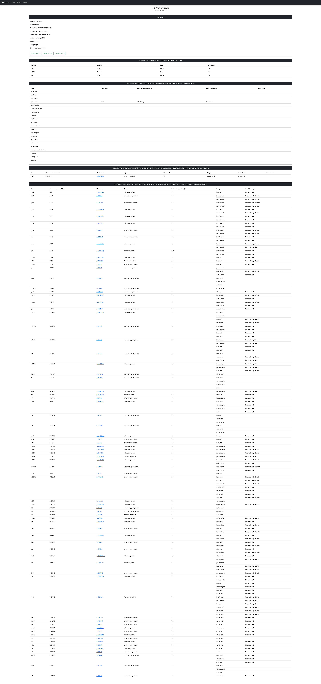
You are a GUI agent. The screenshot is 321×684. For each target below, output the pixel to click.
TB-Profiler (5, 2)
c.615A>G (99, 676)
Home (13, 2)
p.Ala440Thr (100, 391)
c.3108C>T (99, 621)
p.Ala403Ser (100, 209)
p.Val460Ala (100, 576)
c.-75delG (99, 655)
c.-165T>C (99, 309)
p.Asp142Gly (100, 535)
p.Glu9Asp (99, 501)
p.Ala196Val (100, 504)
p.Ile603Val (99, 401)
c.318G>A (99, 542)
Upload (19, 2)
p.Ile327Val (99, 642)
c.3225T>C (99, 292)
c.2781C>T (99, 618)
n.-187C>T (99, 377)
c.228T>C (99, 652)
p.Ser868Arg (100, 449)
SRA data (25, 2)
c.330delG (99, 261)
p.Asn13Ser (100, 628)
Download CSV (35, 53)
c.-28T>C (99, 326)
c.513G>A (99, 196)
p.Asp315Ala (100, 563)
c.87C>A (98, 443)
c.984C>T (99, 230)
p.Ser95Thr (99, 223)
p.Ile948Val (99, 295)
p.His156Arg (100, 192)
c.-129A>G (99, 467)
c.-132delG (99, 425)
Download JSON (60, 53)
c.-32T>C (99, 511)
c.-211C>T (99, 666)
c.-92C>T (99, 508)
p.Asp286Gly (100, 460)
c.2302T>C (99, 573)
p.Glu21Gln (99, 216)
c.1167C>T (99, 203)
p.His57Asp (100, 176)
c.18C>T (98, 473)
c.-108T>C (99, 288)
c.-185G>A (99, 278)
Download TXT (47, 53)
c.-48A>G (99, 340)
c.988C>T (99, 624)
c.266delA (99, 515)
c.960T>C (99, 268)
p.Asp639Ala (100, 244)
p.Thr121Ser (100, 257)
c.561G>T (99, 528)
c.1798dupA (100, 456)
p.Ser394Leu (100, 521)
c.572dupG (99, 597)
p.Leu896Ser (100, 446)
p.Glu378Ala (100, 635)
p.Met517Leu (100, 556)
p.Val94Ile (99, 518)
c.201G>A (99, 549)
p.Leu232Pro (100, 395)
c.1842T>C (99, 237)
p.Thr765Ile (99, 453)
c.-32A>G (99, 353)
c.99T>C (98, 264)
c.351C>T (99, 631)
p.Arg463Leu (100, 436)
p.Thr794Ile (99, 302)
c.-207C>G (99, 374)
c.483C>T (99, 645)
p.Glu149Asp (100, 648)
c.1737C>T (99, 638)
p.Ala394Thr (100, 364)
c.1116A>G (99, 477)
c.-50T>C (99, 415)
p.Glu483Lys (100, 312)
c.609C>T (99, 439)
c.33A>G (99, 398)
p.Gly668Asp (100, 251)
